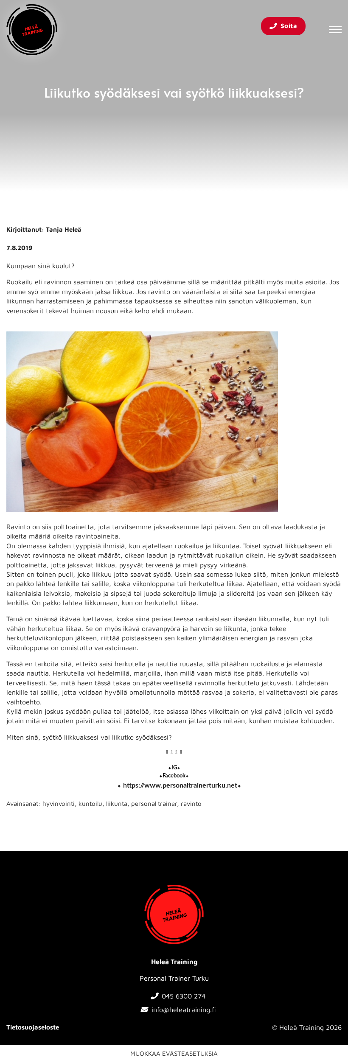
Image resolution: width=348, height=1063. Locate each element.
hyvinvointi (58, 803)
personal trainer (154, 803)
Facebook (174, 776)
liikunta (116, 803)
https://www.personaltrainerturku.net (180, 785)
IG (174, 767)
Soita (289, 25)
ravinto (191, 803)
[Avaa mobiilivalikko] (335, 29)
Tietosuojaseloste (32, 1027)
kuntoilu (90, 803)
